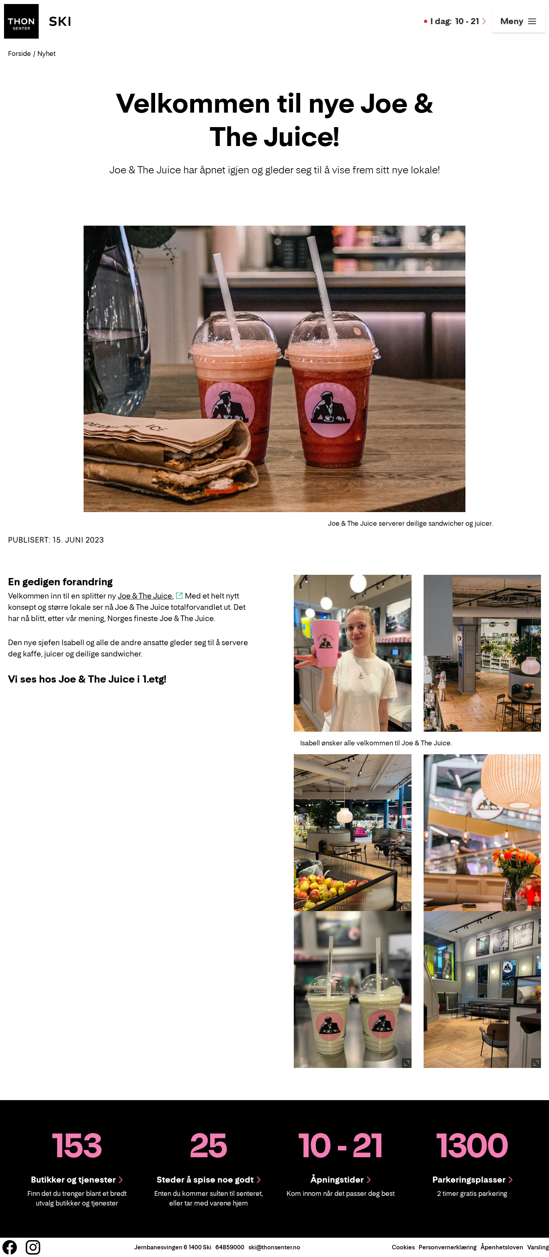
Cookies (403, 1247)
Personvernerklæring (448, 1247)
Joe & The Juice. (146, 596)
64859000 (229, 1247)
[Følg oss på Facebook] (9, 1247)
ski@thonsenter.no (274, 1247)
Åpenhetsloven (502, 1247)
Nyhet (46, 53)
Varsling (538, 1247)
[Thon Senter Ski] (37, 20)
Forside (19, 53)
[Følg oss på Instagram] (33, 1247)
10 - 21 (454, 21)
